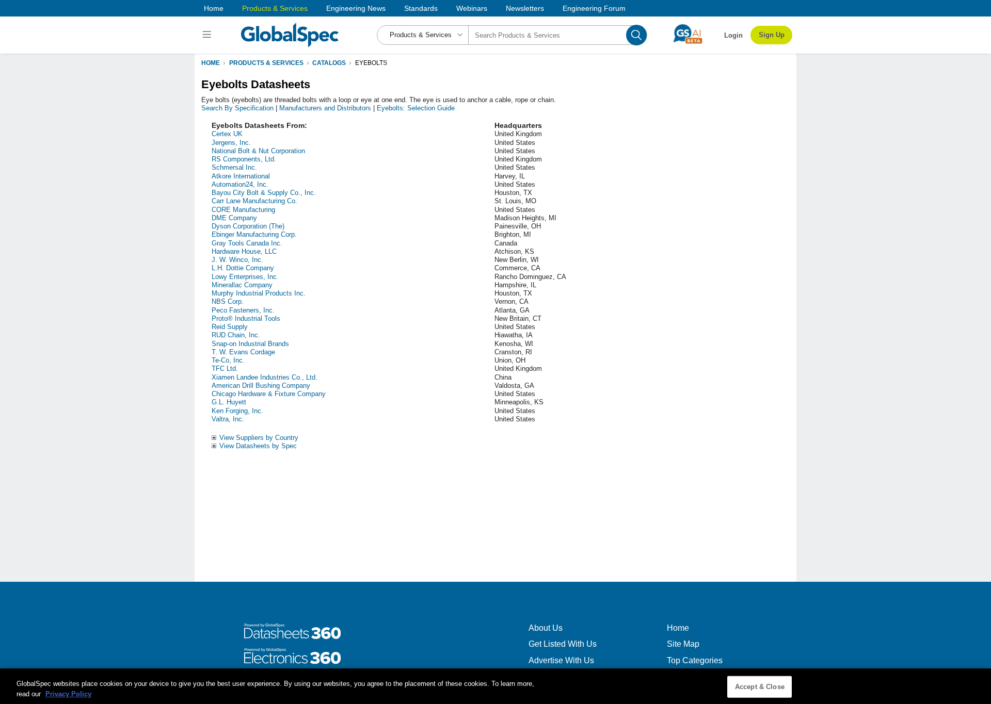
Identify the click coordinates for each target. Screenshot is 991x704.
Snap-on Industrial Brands (250, 344)
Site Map (683, 644)
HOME (210, 63)
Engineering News (356, 8)
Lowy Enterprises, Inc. (245, 277)
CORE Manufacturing (243, 210)
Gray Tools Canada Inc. (247, 243)
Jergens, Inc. (231, 142)
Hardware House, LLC (244, 251)
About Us (546, 628)
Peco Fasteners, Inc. (243, 310)
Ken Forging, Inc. (237, 411)
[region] (495, 686)
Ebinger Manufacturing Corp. (254, 234)
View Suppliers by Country (258, 437)
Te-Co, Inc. (228, 360)
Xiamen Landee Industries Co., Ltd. (264, 377)
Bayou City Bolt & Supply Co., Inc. (264, 193)
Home (213, 8)
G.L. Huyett (229, 402)
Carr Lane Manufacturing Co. (254, 201)
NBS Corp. (228, 301)
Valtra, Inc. (228, 419)
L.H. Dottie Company (243, 268)
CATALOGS (329, 63)
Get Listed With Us (563, 644)
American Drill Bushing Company (261, 385)
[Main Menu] (208, 35)
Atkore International (241, 176)
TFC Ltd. (225, 368)
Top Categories (695, 660)
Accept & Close (760, 687)
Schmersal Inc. (234, 167)
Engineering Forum (594, 8)
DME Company (234, 218)
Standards (421, 8)
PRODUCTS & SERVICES (266, 63)
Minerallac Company (242, 285)
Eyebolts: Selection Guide (416, 108)
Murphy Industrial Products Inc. (259, 293)
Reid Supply (230, 327)
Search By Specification (237, 108)
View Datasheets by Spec (258, 446)
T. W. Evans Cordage (243, 352)
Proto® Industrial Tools (246, 318)
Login (733, 35)
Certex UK (227, 134)
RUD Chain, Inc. (236, 335)
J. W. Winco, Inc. (237, 260)
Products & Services (275, 8)
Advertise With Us (561, 660)
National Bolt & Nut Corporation (258, 151)
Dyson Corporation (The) (248, 226)
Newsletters (525, 8)
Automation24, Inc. (240, 184)
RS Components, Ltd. (244, 159)
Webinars (471, 8)
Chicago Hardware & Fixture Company (269, 394)
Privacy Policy (68, 693)
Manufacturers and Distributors (325, 108)
